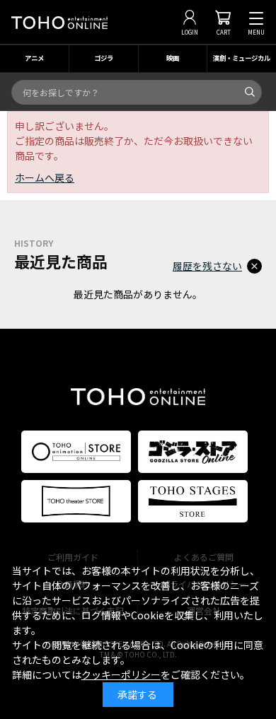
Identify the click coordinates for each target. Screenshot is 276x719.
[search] (250, 92)
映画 (172, 58)
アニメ (34, 58)
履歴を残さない (207, 266)
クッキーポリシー (121, 674)
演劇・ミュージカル (241, 58)
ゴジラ (103, 58)
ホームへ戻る (44, 177)
